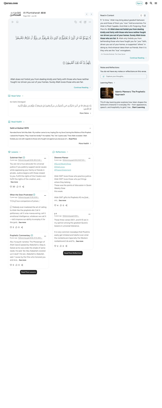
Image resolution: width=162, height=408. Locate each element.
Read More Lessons (28, 272)
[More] (90, 22)
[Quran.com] (11, 3)
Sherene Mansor (61, 157)
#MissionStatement (62, 170)
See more (14, 182)
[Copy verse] (76, 22)
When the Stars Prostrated (21, 195)
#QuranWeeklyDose (62, 164)
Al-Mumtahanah (31, 12)
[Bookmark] (17, 22)
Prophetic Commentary (20, 235)
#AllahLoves (59, 167)
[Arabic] (141, 15)
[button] (90, 38)
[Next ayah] (91, 14)
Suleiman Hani (16, 157)
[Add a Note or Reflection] (85, 22)
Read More (73, 139)
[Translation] (144, 15)
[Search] (151, 3)
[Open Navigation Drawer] (155, 3)
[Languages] (146, 3)
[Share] (80, 22)
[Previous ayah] (87, 14)
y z (55, 213)
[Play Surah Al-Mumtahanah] (12, 22)
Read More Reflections (72, 253)
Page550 (26, 16)
